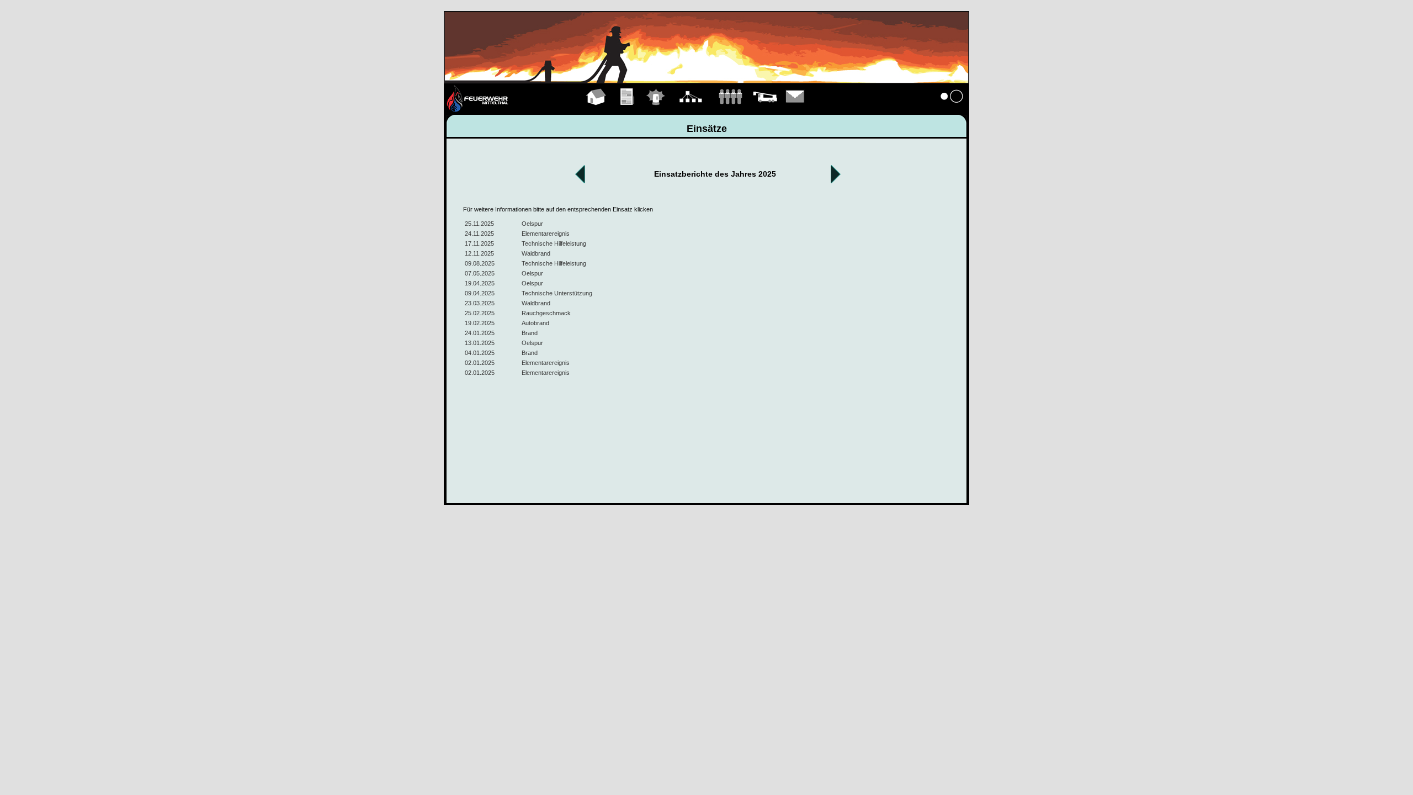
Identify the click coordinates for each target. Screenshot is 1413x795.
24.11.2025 (479, 233)
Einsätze (656, 109)
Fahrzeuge (765, 109)
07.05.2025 (480, 273)
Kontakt (795, 109)
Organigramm (691, 109)
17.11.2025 (479, 243)
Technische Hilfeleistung (554, 243)
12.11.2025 (479, 253)
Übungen (627, 109)
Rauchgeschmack (546, 313)
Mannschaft (730, 109)
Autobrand (535, 323)
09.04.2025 (480, 293)
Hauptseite (596, 109)
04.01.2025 (480, 352)
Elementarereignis (546, 233)
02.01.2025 (480, 362)
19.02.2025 (480, 323)
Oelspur (532, 223)
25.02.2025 (480, 313)
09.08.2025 (480, 263)
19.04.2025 (480, 283)
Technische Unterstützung (557, 293)
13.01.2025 (480, 343)
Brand (530, 333)
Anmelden (952, 109)
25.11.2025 (479, 223)
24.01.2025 (480, 333)
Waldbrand (536, 253)
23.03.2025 (480, 303)
